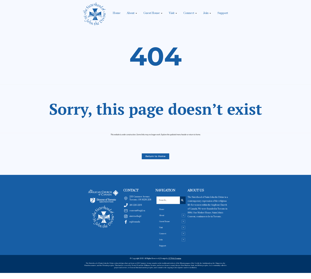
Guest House (151, 13)
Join (205, 13)
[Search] (183, 200)
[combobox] (168, 200)
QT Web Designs (174, 258)
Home (117, 13)
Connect (188, 13)
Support (222, 13)
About (130, 13)
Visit (171, 13)
